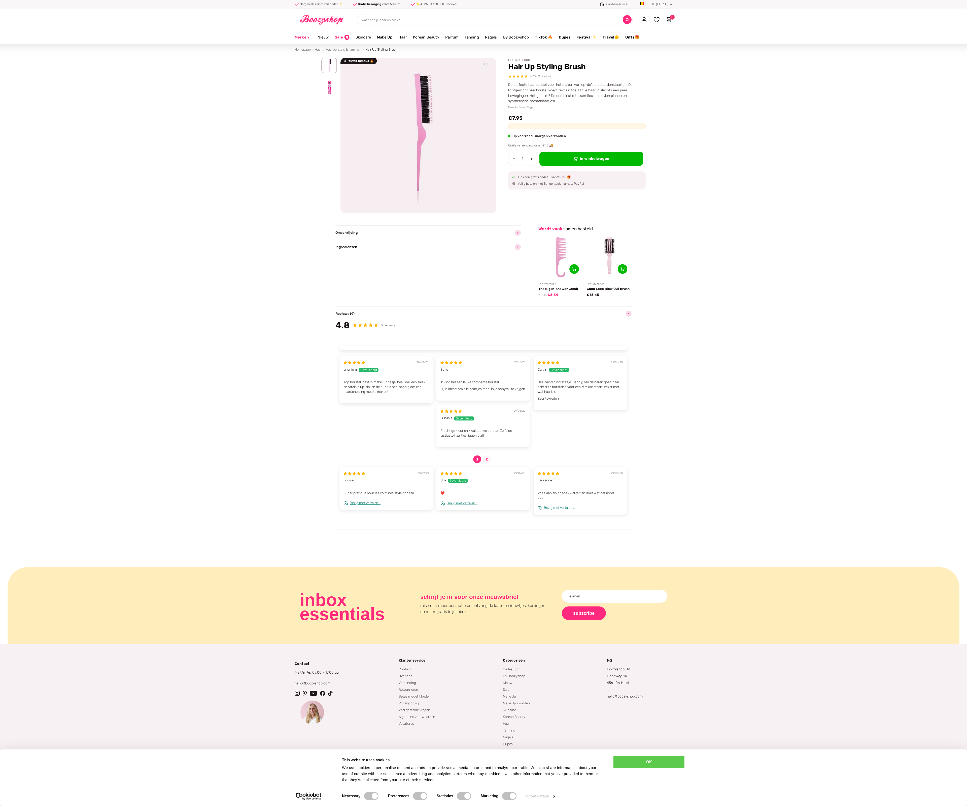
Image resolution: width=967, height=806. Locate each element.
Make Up (384, 37)
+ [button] (531, 159)
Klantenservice (412, 660)
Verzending (407, 683)
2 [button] (487, 459)
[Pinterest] (305, 693)
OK (649, 762)
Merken (303, 37)
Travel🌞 (611, 37)
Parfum (452, 37)
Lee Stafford (519, 60)
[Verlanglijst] (486, 65)
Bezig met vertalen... (365, 503)
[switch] (420, 796)
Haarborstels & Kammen (343, 49)
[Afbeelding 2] (329, 87)
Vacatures (406, 723)
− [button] (513, 159)
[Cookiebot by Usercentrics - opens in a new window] (309, 796)
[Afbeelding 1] (329, 65)
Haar (402, 37)
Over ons (405, 676)
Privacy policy (409, 703)
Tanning (472, 37)
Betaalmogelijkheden (415, 696)
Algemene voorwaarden (417, 717)
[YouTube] (313, 693)
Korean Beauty (426, 37)
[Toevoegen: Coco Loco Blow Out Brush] (622, 269)
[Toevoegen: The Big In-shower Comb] (574, 269)
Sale (506, 689)
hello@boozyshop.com (312, 683)
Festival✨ (586, 37)
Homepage (303, 49)
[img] (354, 363)
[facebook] (322, 693)
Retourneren (408, 689)
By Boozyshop (516, 37)
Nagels (491, 37)
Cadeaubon (512, 669)
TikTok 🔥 (543, 37)
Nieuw (323, 37)
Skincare (363, 37)
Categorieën (514, 660)
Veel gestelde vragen (414, 710)
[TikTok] (330, 693)
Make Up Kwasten (516, 703)
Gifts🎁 (632, 37)
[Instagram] (297, 693)
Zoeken (627, 19)
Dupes (565, 37)
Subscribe (584, 613)
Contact (405, 669)
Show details (537, 796)
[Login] (644, 19)
